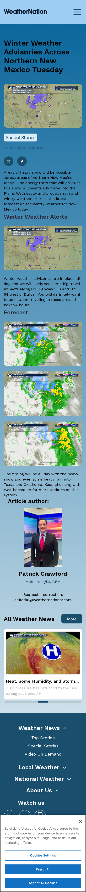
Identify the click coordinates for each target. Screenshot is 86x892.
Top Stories (43, 737)
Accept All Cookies (43, 883)
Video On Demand (43, 754)
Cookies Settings (43, 855)
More (71, 618)
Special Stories (43, 745)
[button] (43, 728)
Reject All (43, 869)
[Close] (80, 821)
